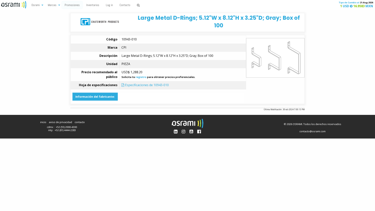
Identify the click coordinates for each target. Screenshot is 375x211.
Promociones (72, 5)
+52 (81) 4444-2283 (65, 130)
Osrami (35, 5)
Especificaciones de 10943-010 (146, 85)
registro (141, 77)
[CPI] (99, 21)
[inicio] (14, 4)
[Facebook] (199, 131)
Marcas (52, 5)
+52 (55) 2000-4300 (66, 127)
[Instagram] (183, 131)
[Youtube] (191, 131)
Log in (109, 5)
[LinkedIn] (176, 131)
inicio (43, 122)
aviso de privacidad (60, 122)
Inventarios (92, 5)
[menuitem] (36, 5)
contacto (80, 122)
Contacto (125, 5)
